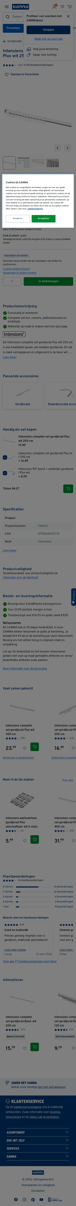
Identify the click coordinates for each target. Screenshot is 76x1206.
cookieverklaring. (35, 209)
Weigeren (17, 218)
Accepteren (43, 218)
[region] (38, 201)
